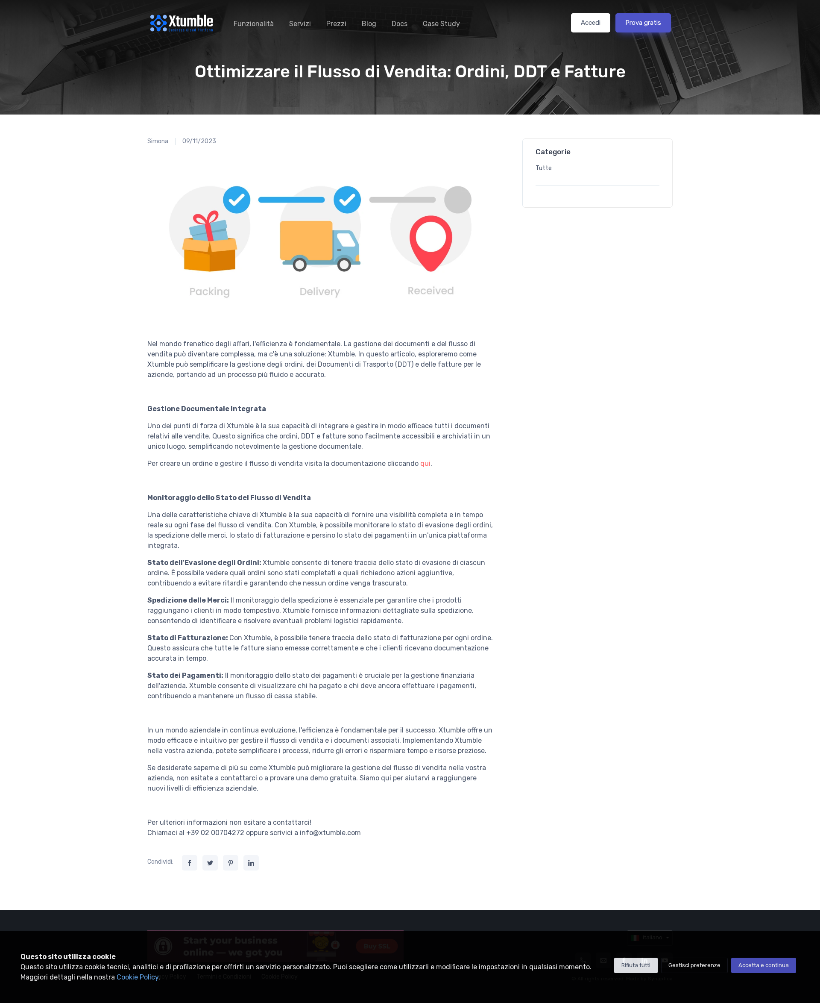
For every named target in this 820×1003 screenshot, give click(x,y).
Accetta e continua (763, 965)
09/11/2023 (199, 141)
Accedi (590, 22)
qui (425, 463)
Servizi (300, 24)
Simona (157, 141)
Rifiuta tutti (635, 965)
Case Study (441, 24)
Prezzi (336, 24)
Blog (369, 24)
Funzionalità (254, 24)
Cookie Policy (137, 977)
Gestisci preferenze (694, 965)
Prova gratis (643, 22)
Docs (399, 24)
